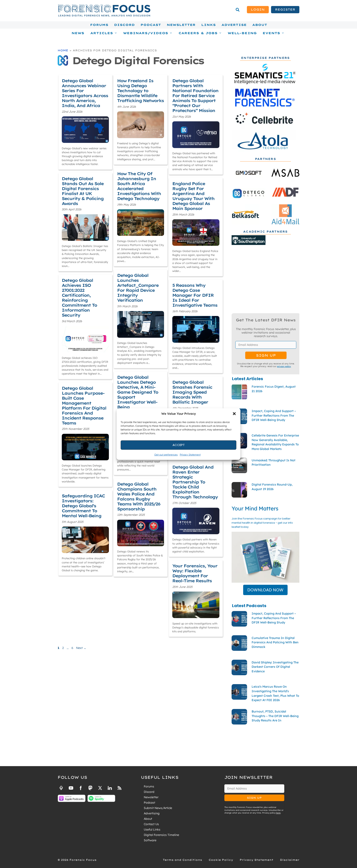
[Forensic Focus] (104, 16)
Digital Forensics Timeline (161, 835)
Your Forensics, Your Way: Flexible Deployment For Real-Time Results (194, 573)
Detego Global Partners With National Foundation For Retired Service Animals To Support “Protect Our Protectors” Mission (195, 95)
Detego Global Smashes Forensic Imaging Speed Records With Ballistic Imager (192, 392)
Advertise (233, 25)
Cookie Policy (221, 859)
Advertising (151, 813)
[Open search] (237, 10)
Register (285, 9)
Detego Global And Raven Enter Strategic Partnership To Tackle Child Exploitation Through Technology (195, 481)
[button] (234, 414)
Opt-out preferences (166, 454)
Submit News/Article (158, 808)
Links (208, 25)
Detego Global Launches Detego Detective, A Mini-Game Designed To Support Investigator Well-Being (137, 392)
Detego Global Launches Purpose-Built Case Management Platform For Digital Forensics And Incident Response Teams (84, 406)
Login (258, 9)
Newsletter (181, 25)
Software (150, 840)
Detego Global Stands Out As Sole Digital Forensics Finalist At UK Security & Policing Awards (83, 191)
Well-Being (242, 33)
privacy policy (284, 366)
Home (63, 50)
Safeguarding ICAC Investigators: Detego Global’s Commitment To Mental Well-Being (83, 505)
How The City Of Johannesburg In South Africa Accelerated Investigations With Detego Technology (139, 186)
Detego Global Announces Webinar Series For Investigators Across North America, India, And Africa (85, 93)
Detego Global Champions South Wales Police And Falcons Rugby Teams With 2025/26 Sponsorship (138, 496)
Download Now (265, 590)
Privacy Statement (190, 454)
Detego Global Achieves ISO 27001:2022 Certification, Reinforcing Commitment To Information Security (79, 298)
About (259, 25)
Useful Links (152, 829)
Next (81, 648)
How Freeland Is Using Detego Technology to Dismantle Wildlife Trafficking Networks (140, 90)
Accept (179, 445)
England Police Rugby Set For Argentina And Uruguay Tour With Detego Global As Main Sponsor (193, 196)
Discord (124, 25)
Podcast (150, 25)
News (77, 33)
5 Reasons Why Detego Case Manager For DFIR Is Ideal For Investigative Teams (194, 295)
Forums (99, 25)
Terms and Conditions (182, 859)
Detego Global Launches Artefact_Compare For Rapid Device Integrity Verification (137, 288)
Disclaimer (289, 859)
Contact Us (151, 824)
